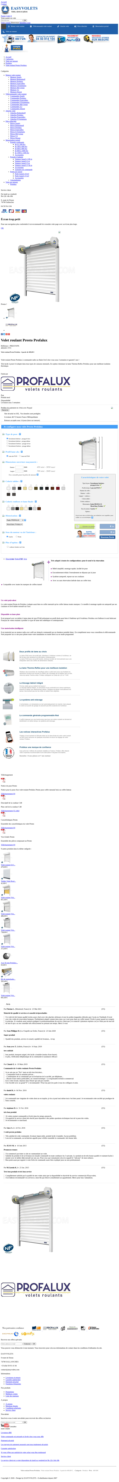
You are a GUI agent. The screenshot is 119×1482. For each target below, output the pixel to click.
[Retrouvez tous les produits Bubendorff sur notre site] (73, 1330)
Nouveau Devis (107, 537)
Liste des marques (12, 1396)
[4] (112, 1009)
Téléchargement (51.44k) (10, 811)
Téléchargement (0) (8, 794)
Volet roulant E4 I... (8, 865)
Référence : (5, 346)
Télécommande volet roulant (16, 94)
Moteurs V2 (14, 90)
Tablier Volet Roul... (8, 881)
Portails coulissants (17, 142)
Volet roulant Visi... (8, 898)
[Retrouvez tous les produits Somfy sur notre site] (28, 1336)
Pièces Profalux (16, 128)
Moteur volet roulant (13, 75)
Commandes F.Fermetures (19, 102)
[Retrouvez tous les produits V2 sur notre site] (63, 1330)
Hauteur (12, 467)
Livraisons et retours (13, 1378)
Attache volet (10, 111)
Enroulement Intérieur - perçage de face (19, 439)
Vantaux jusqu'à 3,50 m (23, 165)
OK (25, 20)
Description (10, 559)
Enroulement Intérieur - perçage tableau (19, 441)
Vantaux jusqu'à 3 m (22, 163)
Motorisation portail (13, 140)
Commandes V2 (16, 107)
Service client (10, 1410)
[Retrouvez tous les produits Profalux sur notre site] (51, 1330)
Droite (19, 537)
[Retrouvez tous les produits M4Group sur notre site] (83, 1330)
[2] (108, 1009)
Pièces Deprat (15, 138)
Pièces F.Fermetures (17, 132)
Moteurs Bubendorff (17, 79)
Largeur (12, 471)
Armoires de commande (23, 170)
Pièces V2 (14, 136)
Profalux (13, 184)
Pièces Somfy (15, 123)
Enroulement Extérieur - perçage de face (19, 443)
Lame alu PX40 (25, 456)
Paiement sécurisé (12, 1382)
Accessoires (19, 155)
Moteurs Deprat (16, 92)
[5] (114, 1009)
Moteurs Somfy (16, 77)
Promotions (10, 1392)
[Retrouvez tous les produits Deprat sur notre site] (10, 1336)
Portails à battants (16, 157)
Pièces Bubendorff (17, 126)
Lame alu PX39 (13, 456)
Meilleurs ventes (12, 1394)
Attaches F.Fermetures (18, 119)
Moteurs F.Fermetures (18, 86)
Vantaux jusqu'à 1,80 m (23, 159)
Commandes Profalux (18, 98)
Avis (25, 559)
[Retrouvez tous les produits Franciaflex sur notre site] (36, 1330)
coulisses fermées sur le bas (17, 547)
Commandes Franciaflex (19, 100)
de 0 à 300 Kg (20, 144)
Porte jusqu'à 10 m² (22, 174)
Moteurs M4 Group (17, 88)
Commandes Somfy (17, 96)
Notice (19, 559)
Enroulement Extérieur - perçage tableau (19, 446)
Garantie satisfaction (13, 1380)
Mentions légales (12, 1406)
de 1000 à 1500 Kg (22, 153)
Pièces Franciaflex (17, 130)
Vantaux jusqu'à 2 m (22, 161)
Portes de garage (16, 172)
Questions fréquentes (13, 1384)
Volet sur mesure (12, 182)
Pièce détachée (11, 121)
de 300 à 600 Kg (21, 147)
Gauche (11, 537)
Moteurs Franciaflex (17, 84)
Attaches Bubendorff (18, 113)
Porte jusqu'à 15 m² (22, 176)
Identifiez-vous (25, 23)
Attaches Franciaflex (17, 117)
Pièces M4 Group (16, 134)
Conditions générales (13, 1408)
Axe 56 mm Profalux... (9, 963)
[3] (110, 1009)
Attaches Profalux (16, 115)
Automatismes (15, 180)
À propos (9, 1404)
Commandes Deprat (17, 109)
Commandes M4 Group (19, 105)
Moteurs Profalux (16, 81)
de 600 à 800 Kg (21, 149)
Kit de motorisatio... (8, 979)
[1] (106, 1009)
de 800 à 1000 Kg (21, 151)
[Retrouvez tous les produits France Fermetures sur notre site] (93, 1330)
